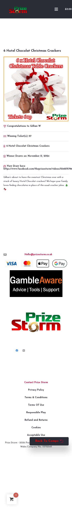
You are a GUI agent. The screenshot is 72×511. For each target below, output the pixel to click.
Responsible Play (36, 412)
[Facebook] (17, 350)
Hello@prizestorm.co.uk (38, 254)
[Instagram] (24, 350)
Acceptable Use (36, 435)
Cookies (36, 427)
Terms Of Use (36, 405)
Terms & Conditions (36, 397)
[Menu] (56, 9)
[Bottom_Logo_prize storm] (36, 322)
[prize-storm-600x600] (17, 9)
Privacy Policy (36, 390)
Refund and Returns (36, 420)
